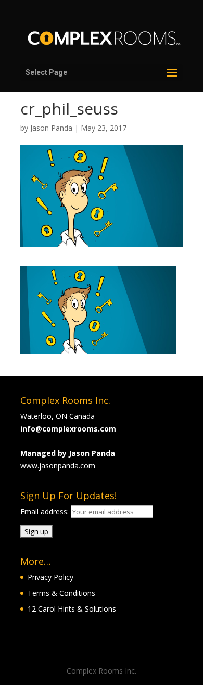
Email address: (45, 511)
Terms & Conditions (61, 593)
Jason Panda (51, 128)
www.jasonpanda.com (57, 466)
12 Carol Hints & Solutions (72, 609)
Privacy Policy (50, 577)
